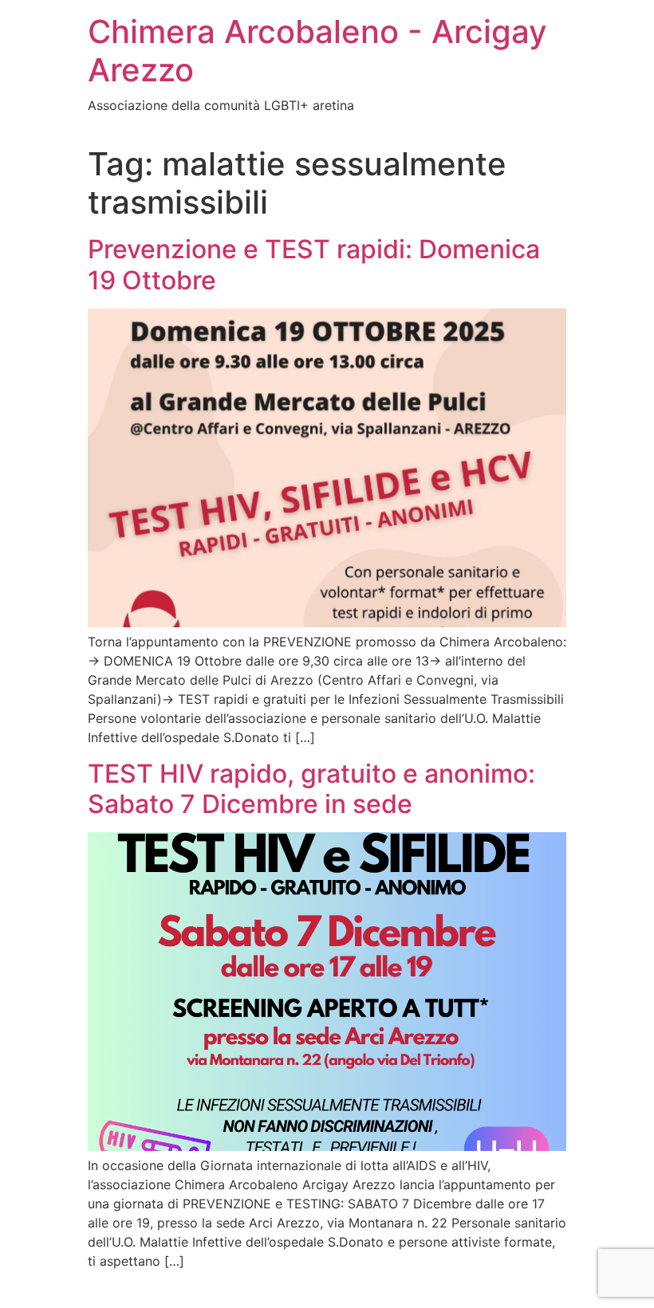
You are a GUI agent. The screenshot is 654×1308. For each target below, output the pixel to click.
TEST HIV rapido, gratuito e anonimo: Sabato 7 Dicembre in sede (311, 788)
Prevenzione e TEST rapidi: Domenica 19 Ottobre (314, 264)
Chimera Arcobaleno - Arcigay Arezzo (317, 50)
